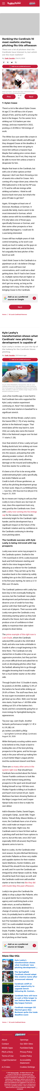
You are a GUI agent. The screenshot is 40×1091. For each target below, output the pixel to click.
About (4, 1040)
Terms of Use (8, 1056)
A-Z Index (6, 1067)
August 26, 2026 (9, 736)
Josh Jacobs (10, 58)
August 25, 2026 (9, 493)
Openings (24, 1040)
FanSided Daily (26, 1048)
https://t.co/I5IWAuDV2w (26, 488)
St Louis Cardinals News (17, 1022)
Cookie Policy (26, 1056)
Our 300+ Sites (26, 1044)
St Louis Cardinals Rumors (18, 314)
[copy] (15, 62)
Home (4, 314)
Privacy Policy (26, 1052)
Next (31, 97)
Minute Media (15, 1072)
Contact (5, 1044)
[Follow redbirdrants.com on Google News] (34, 298)
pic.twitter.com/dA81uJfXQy (14, 731)
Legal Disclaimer (9, 1060)
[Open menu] (3, 3)
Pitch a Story (7, 1052)
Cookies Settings (27, 1067)
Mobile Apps (7, 1048)
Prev (9, 97)
